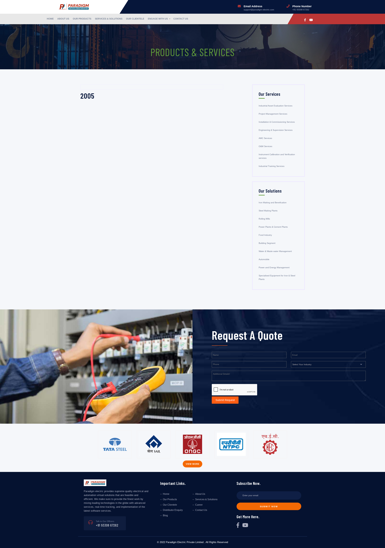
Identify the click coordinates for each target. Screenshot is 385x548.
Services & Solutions (108, 18)
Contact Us (180, 18)
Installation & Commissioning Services (277, 122)
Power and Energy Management (274, 267)
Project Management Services (273, 114)
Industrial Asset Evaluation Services (275, 105)
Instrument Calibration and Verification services (277, 156)
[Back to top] (380, 542)
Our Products (82, 18)
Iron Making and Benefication (272, 202)
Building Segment (267, 243)
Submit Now (269, 506)
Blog (165, 515)
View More (192, 464)
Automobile (264, 259)
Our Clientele (135, 18)
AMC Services (265, 138)
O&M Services (265, 146)
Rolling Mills (264, 219)
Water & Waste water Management (275, 251)
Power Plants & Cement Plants (273, 227)
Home (50, 18)
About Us (63, 18)
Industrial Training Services (271, 166)
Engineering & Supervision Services (276, 130)
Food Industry (265, 235)
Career (199, 504)
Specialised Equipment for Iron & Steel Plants (277, 277)
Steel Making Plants (268, 210)
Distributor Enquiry (173, 510)
